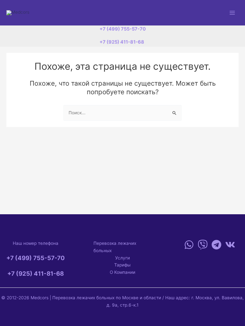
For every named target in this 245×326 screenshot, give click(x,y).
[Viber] (203, 245)
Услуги (122, 257)
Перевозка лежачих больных (114, 247)
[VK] (230, 245)
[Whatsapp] (189, 245)
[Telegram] (216, 245)
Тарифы (122, 264)
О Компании (122, 272)
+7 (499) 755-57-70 (123, 29)
